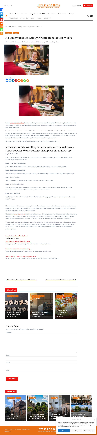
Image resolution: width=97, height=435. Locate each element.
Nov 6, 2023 (61, 316)
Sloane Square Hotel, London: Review (40, 313)
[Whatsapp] (24, 80)
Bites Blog (32, 398)
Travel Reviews (36, 298)
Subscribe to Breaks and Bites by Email (16, 236)
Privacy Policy (24, 18)
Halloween (48, 42)
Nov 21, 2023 (12, 316)
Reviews (24, 14)
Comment (9, 332)
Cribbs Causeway (40, 42)
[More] (27, 80)
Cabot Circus (31, 42)
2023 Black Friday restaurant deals (14, 313)
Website (8, 370)
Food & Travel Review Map (47, 14)
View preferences (88, 430)
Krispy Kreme (55, 42)
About (33, 18)
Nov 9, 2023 (37, 316)
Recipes (71, 14)
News (17, 14)
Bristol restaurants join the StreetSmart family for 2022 (60, 280)
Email (8, 363)
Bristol (26, 42)
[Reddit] (18, 80)
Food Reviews (68, 296)
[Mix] (21, 80)
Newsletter (47, 18)
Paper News (25, 429)
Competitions (34, 14)
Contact (40, 18)
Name (8, 355)
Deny (76, 430)
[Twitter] (10, 80)
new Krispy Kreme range (18, 214)
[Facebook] (7, 80)
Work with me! (14, 18)
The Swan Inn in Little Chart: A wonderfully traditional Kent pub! (15, 417)
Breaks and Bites (48, 5)
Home (11, 14)
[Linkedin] (13, 80)
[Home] (6, 16)
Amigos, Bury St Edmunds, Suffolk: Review (63, 312)
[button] (93, 419)
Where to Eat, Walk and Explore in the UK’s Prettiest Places (37, 416)
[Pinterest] (15, 80)
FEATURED (9, 33)
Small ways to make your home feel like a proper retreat (59, 416)
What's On (16, 33)
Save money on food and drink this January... (18, 241)
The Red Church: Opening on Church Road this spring (20, 256)
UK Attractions (62, 14)
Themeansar (7, 431)
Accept (63, 430)
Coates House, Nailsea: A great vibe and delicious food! (22, 280)
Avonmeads (20, 42)
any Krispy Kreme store (17, 123)
